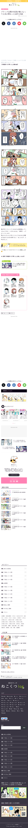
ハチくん (10, 700)
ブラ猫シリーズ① (5, 9)
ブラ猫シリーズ (5, 313)
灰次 (18, 625)
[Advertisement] (14, 43)
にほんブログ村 (5, 720)
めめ (3, 698)
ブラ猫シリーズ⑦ (14, 594)
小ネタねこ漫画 (14, 608)
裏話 (14, 627)
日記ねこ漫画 (14, 604)
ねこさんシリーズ (23, 696)
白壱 (11, 627)
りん (7, 698)
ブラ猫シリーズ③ (14, 576)
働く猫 (22, 623)
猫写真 (22, 625)
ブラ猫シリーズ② (14, 572)
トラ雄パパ (4, 700)
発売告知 (7, 627)
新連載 (9, 625)
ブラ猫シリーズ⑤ (14, 586)
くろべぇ (16, 696)
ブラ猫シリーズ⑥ (14, 590)
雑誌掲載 (18, 627)
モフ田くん (12, 313)
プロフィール (14, 474)
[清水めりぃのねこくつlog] (14, 5)
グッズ (17, 698)
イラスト (14, 612)
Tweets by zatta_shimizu (7, 672)
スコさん (22, 698)
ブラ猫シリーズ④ (14, 579)
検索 (2, 725)
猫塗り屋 (3, 627)
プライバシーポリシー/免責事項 (13, 824)
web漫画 (14, 583)
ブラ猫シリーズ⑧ (14, 597)
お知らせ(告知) (14, 568)
